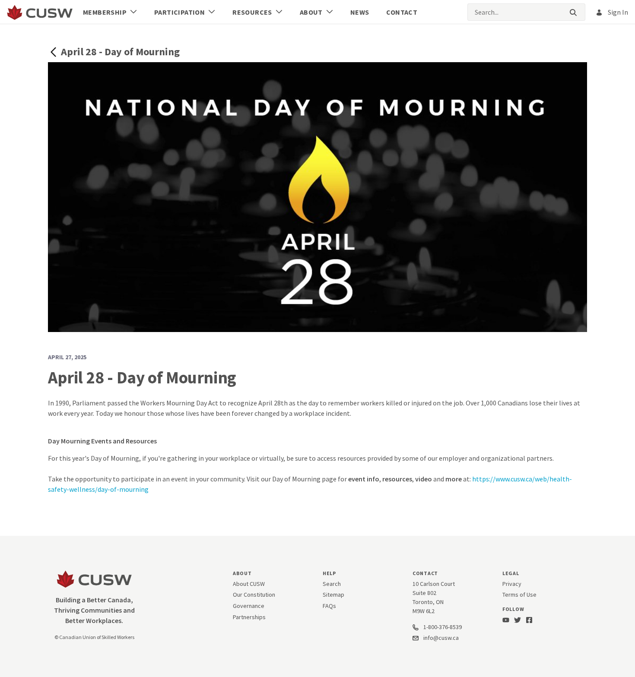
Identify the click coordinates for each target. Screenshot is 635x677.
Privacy (511, 584)
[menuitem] (110, 12)
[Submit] (573, 12)
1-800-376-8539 (442, 627)
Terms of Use (519, 594)
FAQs (329, 606)
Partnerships (249, 617)
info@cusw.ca (441, 638)
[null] (54, 51)
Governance (248, 606)
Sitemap (333, 594)
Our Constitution (254, 594)
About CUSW (249, 584)
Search (332, 584)
